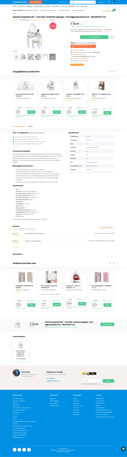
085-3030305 (51, 378)
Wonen (15, 6)
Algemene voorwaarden (19, 401)
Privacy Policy (16, 405)
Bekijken (31, 112)
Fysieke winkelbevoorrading (20, 433)
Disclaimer (15, 403)
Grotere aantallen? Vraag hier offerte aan (82, 46)
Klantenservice (63, 2)
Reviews (30, 126)
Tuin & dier (47, 6)
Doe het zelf (63, 6)
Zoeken (15, 419)
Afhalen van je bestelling (19, 435)
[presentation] (13, 37)
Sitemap (15, 414)
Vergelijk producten (55, 405)
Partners (15, 417)
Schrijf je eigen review (106, 227)
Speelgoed (29, 6)
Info (78, 6)
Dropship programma (18, 437)
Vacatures (15, 423)
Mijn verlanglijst (54, 403)
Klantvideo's (71, 6)
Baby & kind (21, 6)
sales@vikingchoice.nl (53, 381)
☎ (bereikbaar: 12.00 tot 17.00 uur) (25, 10)
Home (14, 13)
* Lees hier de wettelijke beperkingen (89, 384)
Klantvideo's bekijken (77, 64)
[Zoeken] (94, 2)
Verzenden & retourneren (19, 410)
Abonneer (108, 381)
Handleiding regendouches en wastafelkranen (24, 421)
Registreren (53, 398)
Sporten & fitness (38, 6)
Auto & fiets (55, 6)
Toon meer (106, 31)
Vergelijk (52, 20)
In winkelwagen (95, 37)
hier (79, 61)
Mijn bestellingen (54, 401)
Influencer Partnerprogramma (20, 430)
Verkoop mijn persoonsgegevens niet (22, 426)
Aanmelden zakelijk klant (19, 428)
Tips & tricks (84, 6)
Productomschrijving (19, 126)
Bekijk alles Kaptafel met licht (38, 20)
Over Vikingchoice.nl (18, 398)
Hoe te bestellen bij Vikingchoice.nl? (22, 408)
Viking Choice (26, 20)
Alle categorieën (34, 2)
